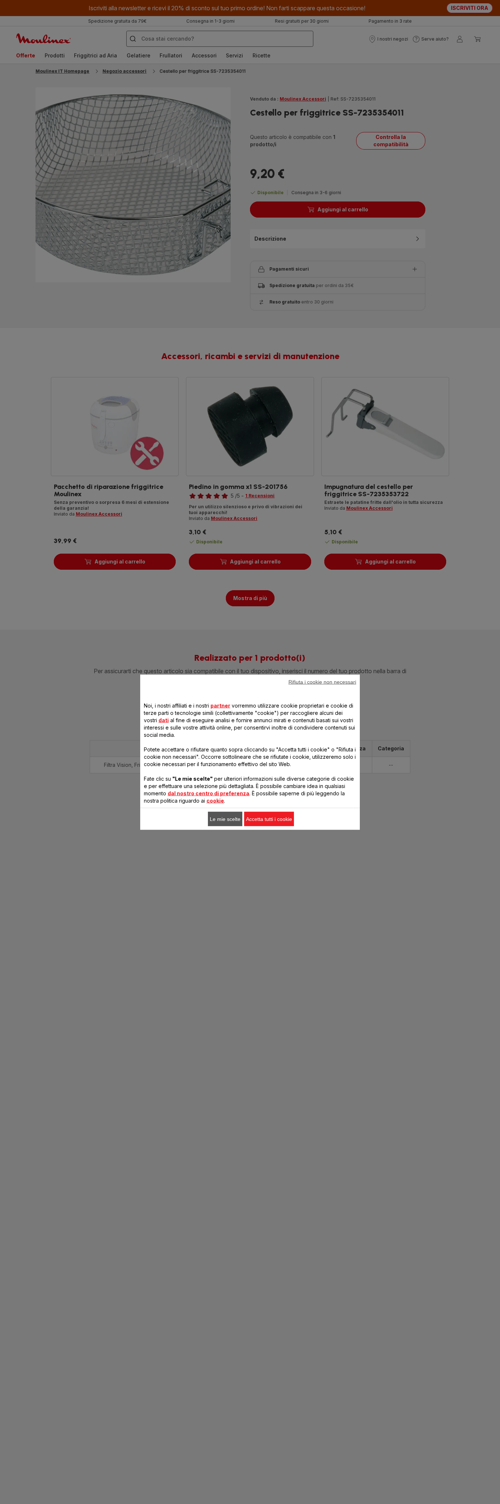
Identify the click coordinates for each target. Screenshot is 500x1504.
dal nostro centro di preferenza (208, 793)
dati (163, 720)
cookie (215, 800)
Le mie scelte (225, 819)
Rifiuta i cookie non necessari (322, 682)
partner (220, 705)
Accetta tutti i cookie (269, 819)
